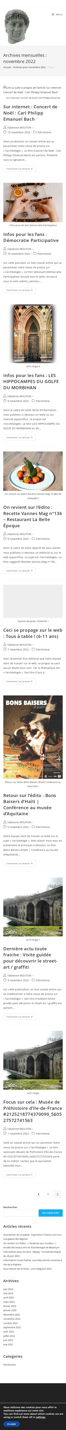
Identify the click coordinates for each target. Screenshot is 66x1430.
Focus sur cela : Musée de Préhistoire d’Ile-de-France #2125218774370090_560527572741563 (32, 1111)
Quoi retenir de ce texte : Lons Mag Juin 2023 (27, 1268)
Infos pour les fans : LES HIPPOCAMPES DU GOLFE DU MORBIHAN (31, 381)
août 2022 (8, 1331)
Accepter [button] (11, 1424)
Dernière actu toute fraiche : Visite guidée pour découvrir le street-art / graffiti (30, 958)
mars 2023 (8, 1301)
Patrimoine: (45, 132)
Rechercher (10, 1207)
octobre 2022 (10, 1323)
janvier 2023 (9, 1310)
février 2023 (9, 1306)
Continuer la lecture (21, 169)
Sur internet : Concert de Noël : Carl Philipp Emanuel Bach (30, 113)
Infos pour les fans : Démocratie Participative (31, 237)
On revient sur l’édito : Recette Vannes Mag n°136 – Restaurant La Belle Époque (32, 516)
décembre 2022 (11, 1314)
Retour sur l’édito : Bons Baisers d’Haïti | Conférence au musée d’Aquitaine (29, 804)
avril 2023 (8, 1297)
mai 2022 (8, 1344)
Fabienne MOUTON (19, 127)
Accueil (7, 67)
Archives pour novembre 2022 (29, 67)
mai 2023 (8, 1293)
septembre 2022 (12, 1327)
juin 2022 (8, 1340)
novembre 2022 (11, 1318)
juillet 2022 (9, 1336)
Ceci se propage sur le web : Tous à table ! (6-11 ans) (33, 633)
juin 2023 (8, 1289)
